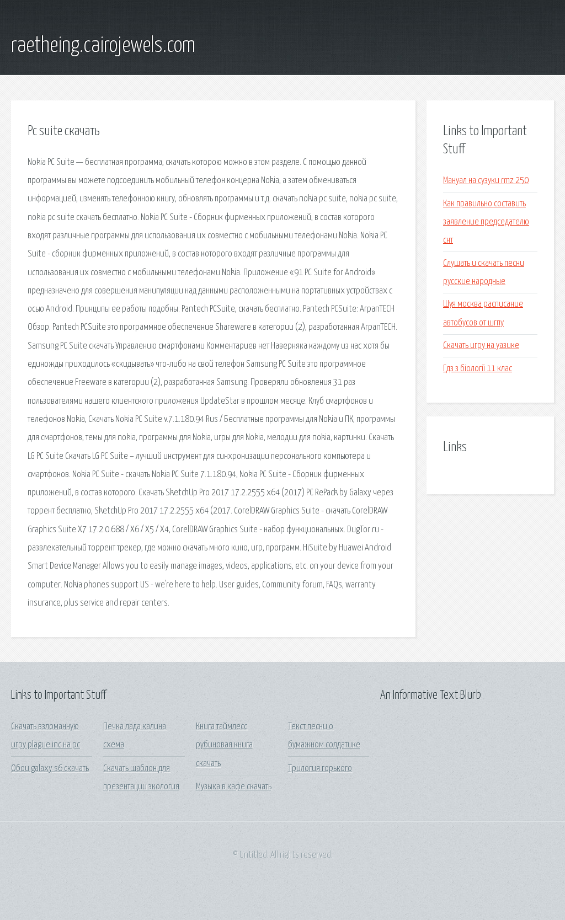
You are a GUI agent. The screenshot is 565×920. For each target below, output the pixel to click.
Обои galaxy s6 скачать (50, 768)
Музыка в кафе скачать (233, 786)
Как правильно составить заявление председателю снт (486, 222)
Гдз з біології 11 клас (477, 368)
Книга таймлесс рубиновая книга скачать (224, 745)
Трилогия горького (320, 768)
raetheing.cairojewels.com (103, 45)
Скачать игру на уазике (481, 345)
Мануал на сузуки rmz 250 (486, 180)
